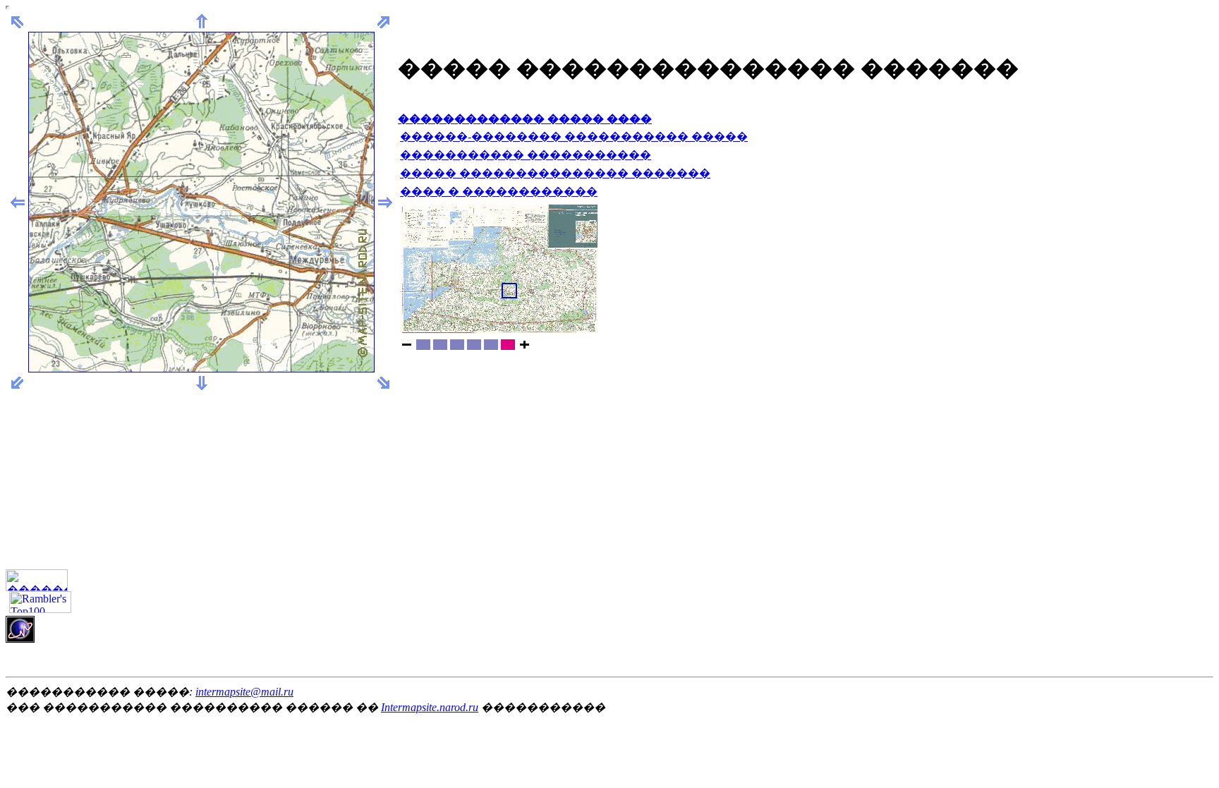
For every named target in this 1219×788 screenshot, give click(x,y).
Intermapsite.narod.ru (429, 707)
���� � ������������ (499, 192)
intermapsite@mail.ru (244, 692)
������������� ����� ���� (525, 119)
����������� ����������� (525, 155)
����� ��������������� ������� (555, 173)
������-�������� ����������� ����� (574, 137)
